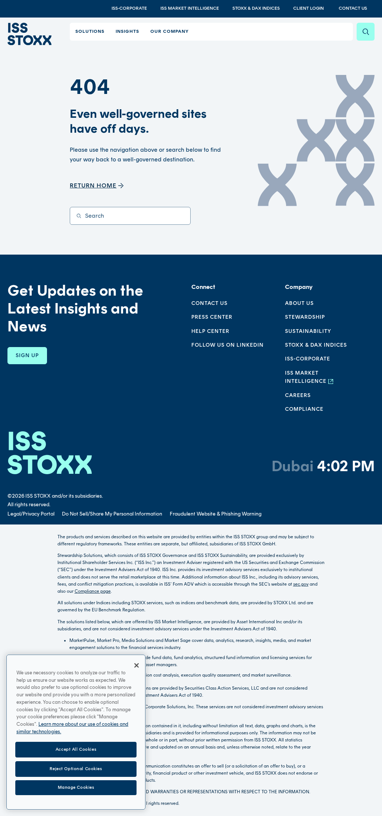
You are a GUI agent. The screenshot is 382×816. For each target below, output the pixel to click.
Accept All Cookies (76, 749)
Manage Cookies (76, 787)
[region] (76, 732)
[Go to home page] (29, 34)
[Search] (366, 32)
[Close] (136, 665)
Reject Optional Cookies (76, 768)
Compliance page (93, 591)
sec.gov (301, 584)
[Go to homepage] (49, 452)
